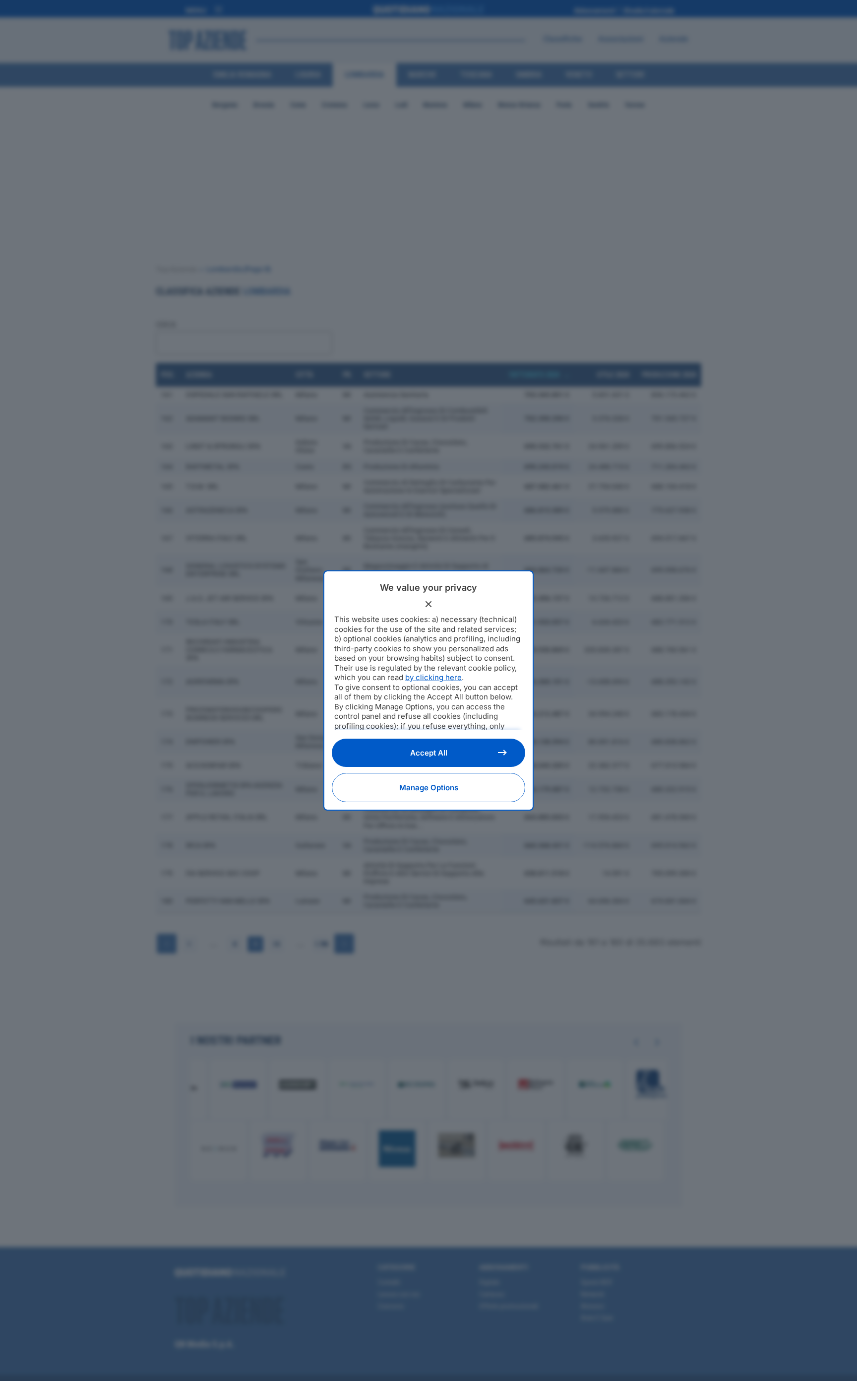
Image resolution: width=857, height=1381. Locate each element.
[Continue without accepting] (428, 604)
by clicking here (433, 677)
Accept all (428, 753)
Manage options (428, 787)
